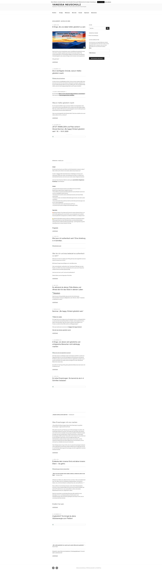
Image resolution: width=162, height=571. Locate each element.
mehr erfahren (108, 2)
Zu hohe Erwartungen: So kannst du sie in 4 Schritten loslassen (68, 379)
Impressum (86, 12)
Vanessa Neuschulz (66, 4)
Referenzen (67, 12)
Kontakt (80, 12)
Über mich (74, 12)
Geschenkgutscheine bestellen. (66, 95)
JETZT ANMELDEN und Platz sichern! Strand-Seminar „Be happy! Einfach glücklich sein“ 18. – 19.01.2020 (68, 128)
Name (90, 48)
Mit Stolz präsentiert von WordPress (93, 567)
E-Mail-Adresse (92, 52)
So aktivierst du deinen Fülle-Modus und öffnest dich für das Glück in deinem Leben (67, 288)
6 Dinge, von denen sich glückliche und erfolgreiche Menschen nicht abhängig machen (66, 344)
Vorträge (61, 12)
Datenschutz (94, 12)
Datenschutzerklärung (80, 567)
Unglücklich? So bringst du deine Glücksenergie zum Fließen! (64, 517)
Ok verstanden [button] (101, 2)
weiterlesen (55, 62)
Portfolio (54, 12)
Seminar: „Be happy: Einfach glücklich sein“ (67, 311)
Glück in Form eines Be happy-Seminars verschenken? (72, 93)
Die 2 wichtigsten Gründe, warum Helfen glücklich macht (66, 71)
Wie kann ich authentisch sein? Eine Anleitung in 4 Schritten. (68, 239)
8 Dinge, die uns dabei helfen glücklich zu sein (68, 27)
